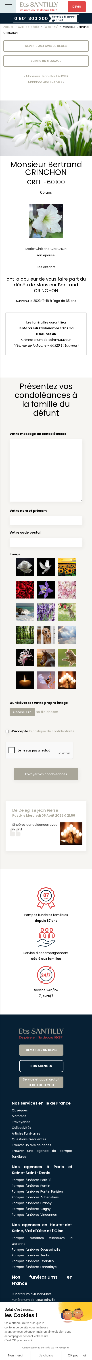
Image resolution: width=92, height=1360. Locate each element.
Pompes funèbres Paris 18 (31, 1180)
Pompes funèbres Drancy (32, 1203)
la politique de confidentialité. (52, 731)
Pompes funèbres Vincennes (34, 1214)
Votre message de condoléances (38, 434)
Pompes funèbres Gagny (31, 1209)
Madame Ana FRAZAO (45, 82)
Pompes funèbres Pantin (31, 1185)
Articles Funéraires (26, 1133)
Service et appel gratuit (41, 1082)
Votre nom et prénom (28, 510)
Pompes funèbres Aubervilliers (35, 1197)
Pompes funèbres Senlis (30, 1255)
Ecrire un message (46, 61)
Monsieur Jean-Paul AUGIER (47, 76)
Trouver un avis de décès (32, 1145)
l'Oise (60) (51, 27)
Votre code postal (25, 532)
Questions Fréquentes (29, 1139)
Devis (76, 6)
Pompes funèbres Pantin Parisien (37, 1191)
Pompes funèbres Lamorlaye (34, 1267)
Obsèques (20, 1110)
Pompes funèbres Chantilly (33, 1261)
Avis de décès (28, 27)
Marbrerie (19, 1116)
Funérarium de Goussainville (34, 1300)
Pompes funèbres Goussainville (36, 1249)
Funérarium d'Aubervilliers (32, 1294)
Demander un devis (41, 1050)
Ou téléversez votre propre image (39, 703)
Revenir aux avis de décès (46, 46)
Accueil (8, 27)
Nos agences (41, 1066)
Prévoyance (21, 1122)
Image (15, 554)
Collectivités (21, 1127)
